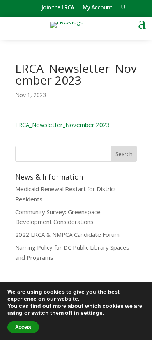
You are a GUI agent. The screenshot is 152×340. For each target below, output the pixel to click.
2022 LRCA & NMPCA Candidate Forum (67, 234)
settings (92, 313)
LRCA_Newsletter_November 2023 (62, 125)
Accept (23, 327)
